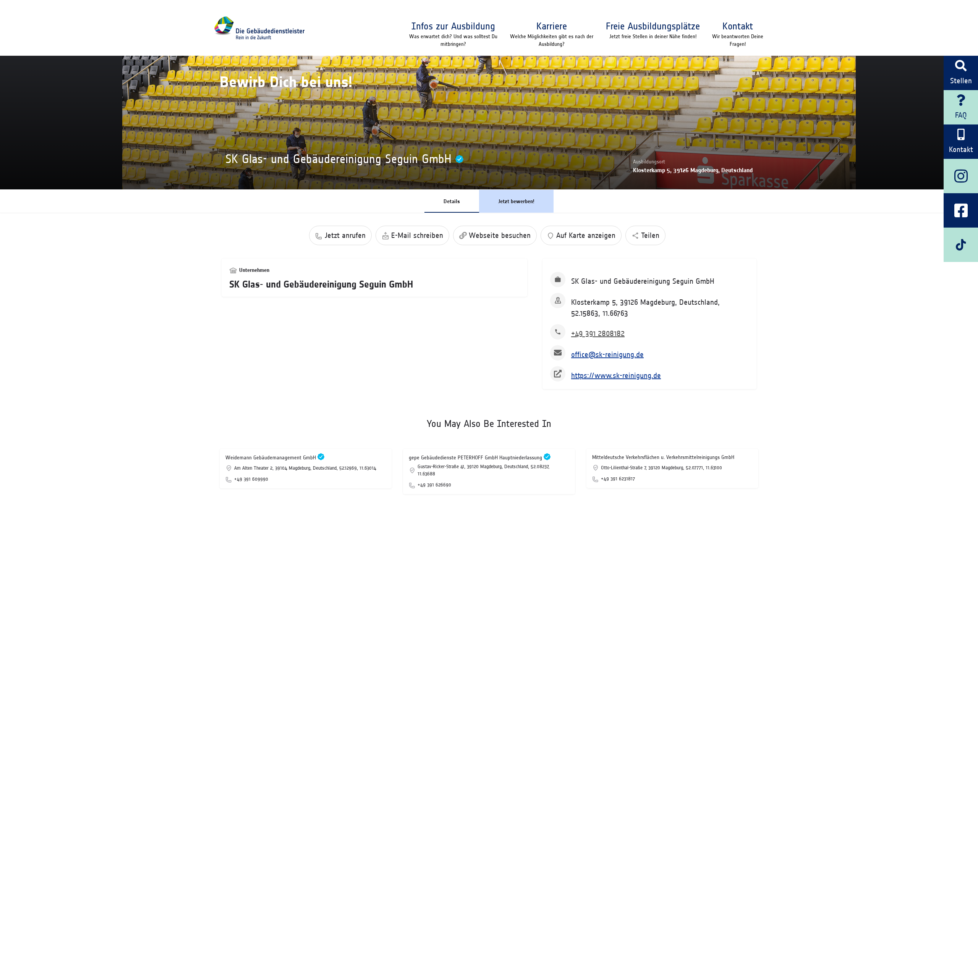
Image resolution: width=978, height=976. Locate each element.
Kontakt (737, 26)
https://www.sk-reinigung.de (616, 375)
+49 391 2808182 (598, 333)
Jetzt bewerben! (516, 201)
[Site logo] (259, 27)
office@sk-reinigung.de (607, 354)
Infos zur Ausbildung (453, 26)
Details (452, 201)
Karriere (551, 26)
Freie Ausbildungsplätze (653, 26)
